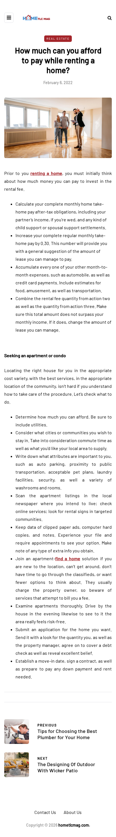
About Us (73, 812)
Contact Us (45, 812)
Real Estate (58, 38)
